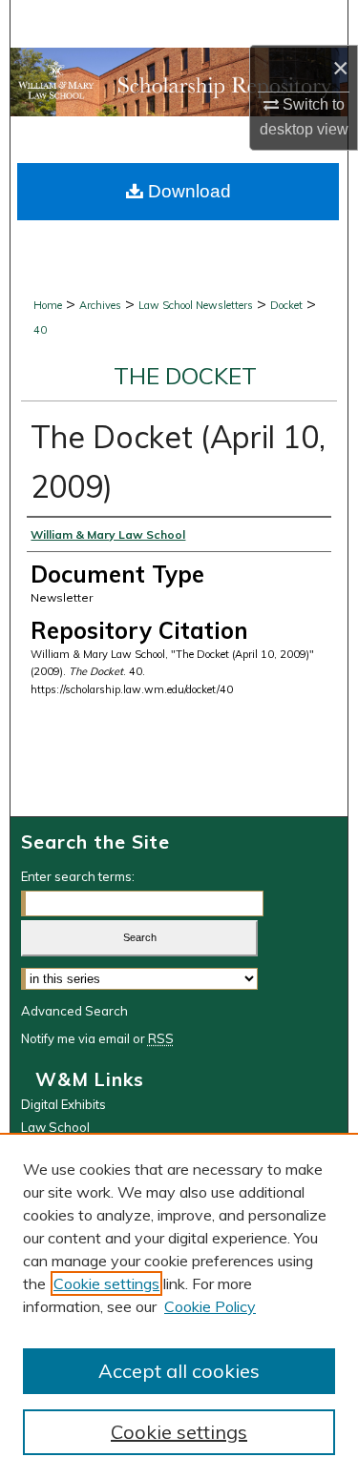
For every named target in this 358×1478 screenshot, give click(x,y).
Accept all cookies (179, 1371)
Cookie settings (106, 1283)
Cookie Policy (210, 1306)
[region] (179, 1305)
